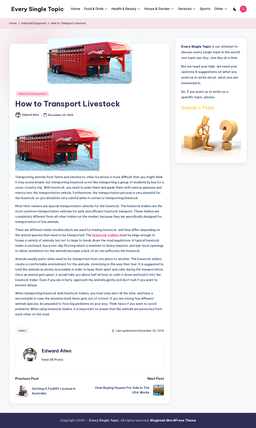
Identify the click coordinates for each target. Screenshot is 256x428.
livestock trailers (105, 235)
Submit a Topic (198, 107)
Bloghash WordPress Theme (173, 420)
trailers (22, 330)
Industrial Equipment (32, 93)
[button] (52, 359)
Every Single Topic (37, 9)
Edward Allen (56, 351)
